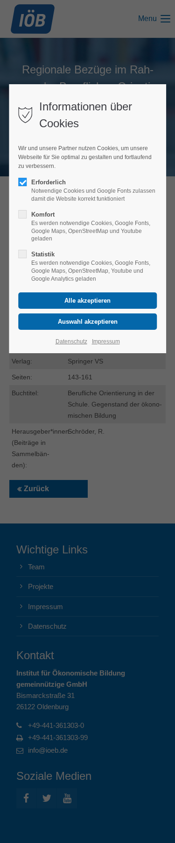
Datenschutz (71, 341)
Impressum (106, 341)
